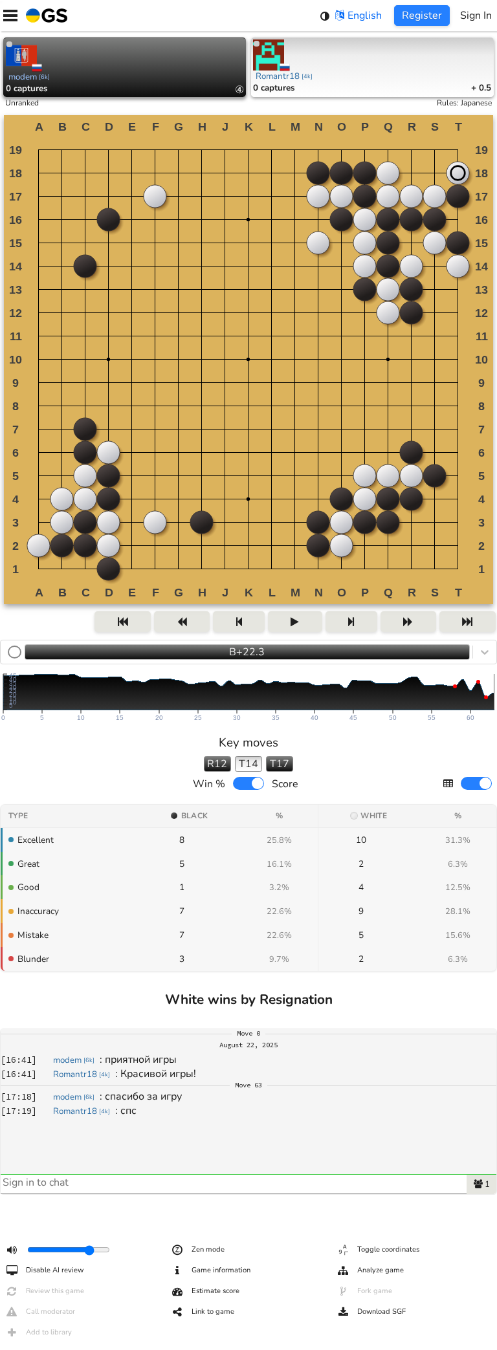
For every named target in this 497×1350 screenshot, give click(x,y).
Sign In (476, 15)
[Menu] (10, 15)
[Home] (44, 15)
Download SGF (381, 1311)
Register (422, 15)
